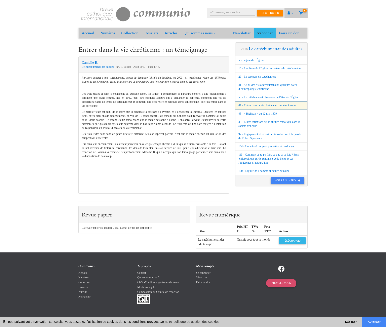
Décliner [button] (350, 321)
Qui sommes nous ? (200, 33)
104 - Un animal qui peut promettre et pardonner (266, 146)
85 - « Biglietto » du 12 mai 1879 (257, 113)
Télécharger (292, 240)
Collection (129, 33)
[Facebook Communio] (281, 269)
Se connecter (203, 272)
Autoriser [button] (374, 321)
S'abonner (265, 33)
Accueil (88, 33)
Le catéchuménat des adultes (98, 66)
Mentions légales (146, 287)
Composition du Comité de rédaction (158, 291)
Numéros (107, 33)
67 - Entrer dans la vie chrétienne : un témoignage (267, 105)
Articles (171, 33)
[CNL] (143, 298)
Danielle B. (90, 62)
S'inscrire (201, 277)
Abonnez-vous (281, 283)
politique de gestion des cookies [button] (196, 321)
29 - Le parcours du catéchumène (257, 76)
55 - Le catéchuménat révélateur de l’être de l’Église (268, 97)
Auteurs (82, 291)
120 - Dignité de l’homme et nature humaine (263, 170)
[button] (290, 13)
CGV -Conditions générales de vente (158, 282)
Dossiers (151, 33)
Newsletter (242, 33)
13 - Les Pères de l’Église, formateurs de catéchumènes (269, 68)
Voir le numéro (285, 180)
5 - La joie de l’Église (251, 60)
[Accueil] (135, 13)
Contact (141, 272)
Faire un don (289, 33)
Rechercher (270, 13)
